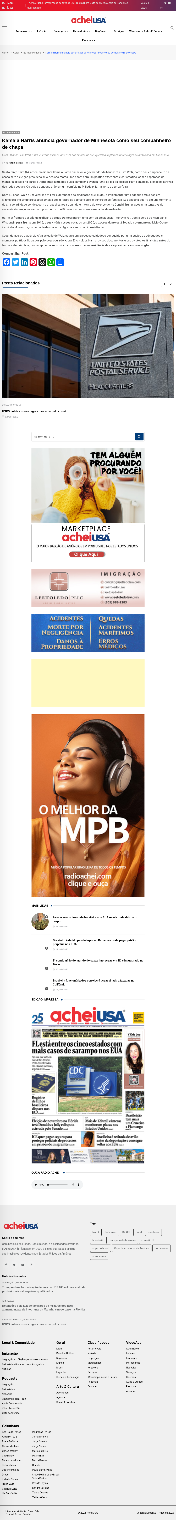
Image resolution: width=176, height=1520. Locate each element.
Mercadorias (80, 31)
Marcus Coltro (40, 1451)
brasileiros (153, 1232)
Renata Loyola (40, 1483)
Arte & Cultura (67, 1387)
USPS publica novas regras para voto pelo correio (34, 411)
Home (5, 52)
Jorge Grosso (39, 1441)
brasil (139, 1232)
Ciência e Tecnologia (67, 1377)
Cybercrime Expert (12, 1460)
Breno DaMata (10, 1441)
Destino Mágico (10, 1469)
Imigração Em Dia (41, 1432)
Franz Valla (8, 1484)
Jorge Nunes (39, 1446)
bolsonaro (111, 1232)
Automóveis (22, 31)
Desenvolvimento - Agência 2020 (155, 1512)
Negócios (100, 31)
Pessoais (87, 40)
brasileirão (98, 1240)
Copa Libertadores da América (131, 1248)
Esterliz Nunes (10, 1479)
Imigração (8, 1282)
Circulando (8, 1455)
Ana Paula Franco (11, 1432)
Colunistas (10, 1426)
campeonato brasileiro (123, 1240)
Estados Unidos (32, 52)
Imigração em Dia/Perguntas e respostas (25, 1359)
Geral (16, 52)
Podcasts (9, 1378)
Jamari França (40, 1436)
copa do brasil (100, 1248)
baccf (95, 1232)
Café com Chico (11, 1413)
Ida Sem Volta (9, 1493)
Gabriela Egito (9, 1488)
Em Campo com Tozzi (14, 1398)
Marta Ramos (39, 1460)
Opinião (36, 1465)
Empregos (60, 31)
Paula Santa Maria (42, 1469)
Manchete (22, 1282)
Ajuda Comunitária (12, 1403)
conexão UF (148, 1240)
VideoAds (133, 1343)
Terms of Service (13, 1514)
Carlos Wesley (10, 1451)
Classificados (98, 1343)
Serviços (119, 31)
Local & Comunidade (18, 1343)
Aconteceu (62, 1392)
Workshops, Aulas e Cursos (145, 31)
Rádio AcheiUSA (11, 1408)
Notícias (6, 1369)
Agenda (60, 1397)
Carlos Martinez (11, 1446)
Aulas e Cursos (134, 1381)
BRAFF (126, 1232)
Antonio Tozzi (9, 1436)
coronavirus (161, 1248)
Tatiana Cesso (14, 163)
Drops (5, 1474)
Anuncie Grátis (19, 1511)
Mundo (60, 1362)
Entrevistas (8, 1389)
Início (8, 1511)
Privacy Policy (34, 1511)
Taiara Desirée (40, 1492)
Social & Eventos (65, 1402)
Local (59, 1348)
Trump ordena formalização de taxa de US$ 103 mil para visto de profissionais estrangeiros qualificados (77, 5)
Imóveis (41, 31)
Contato (26, 1514)
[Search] (172, 28)
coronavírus (99, 1256)
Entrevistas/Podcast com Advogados (23, 1364)
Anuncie (92, 1386)
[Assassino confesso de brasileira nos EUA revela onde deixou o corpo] (40, 921)
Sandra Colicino (40, 1488)
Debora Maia (9, 1465)
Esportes (61, 1372)
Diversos (131, 1377)
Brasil (59, 1367)
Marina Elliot (39, 1455)
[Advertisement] (88, 86)
